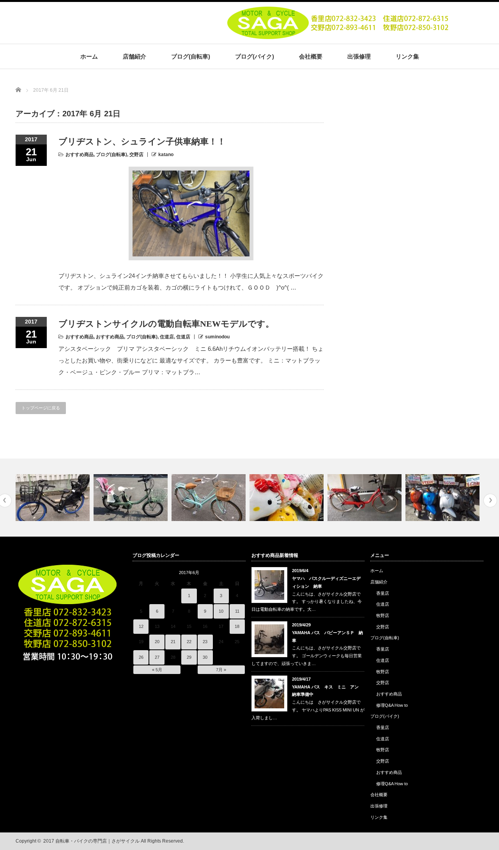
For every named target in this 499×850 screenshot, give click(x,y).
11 (237, 611)
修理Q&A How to (392, 705)
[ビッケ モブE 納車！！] (132, 497)
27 (157, 657)
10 (221, 611)
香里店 (382, 593)
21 (173, 641)
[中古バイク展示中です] (443, 497)
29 (189, 657)
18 (237, 626)
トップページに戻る (40, 407)
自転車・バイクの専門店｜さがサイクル (97, 841)
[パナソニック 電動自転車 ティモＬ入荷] (365, 497)
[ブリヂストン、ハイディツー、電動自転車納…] (54, 497)
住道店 (167, 337)
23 (205, 641)
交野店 (136, 154)
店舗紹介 (134, 56)
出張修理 (359, 56)
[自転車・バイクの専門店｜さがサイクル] (339, 36)
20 (157, 641)
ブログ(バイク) (254, 56)
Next (490, 500)
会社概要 (310, 56)
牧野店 (382, 615)
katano (165, 154)
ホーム (89, 56)
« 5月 (157, 669)
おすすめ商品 (79, 154)
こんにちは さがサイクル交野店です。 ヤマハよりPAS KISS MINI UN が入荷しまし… (308, 710)
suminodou (217, 337)
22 (189, 641)
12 (141, 626)
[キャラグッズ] (288, 497)
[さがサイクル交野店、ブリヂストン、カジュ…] (210, 497)
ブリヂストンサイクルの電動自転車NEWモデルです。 (166, 324)
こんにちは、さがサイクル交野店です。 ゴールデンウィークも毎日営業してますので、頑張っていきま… (306, 656)
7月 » (221, 669)
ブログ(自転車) (190, 56)
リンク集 (407, 56)
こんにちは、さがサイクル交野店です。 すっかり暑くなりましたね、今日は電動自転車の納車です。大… (306, 602)
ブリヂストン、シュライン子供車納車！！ (142, 141)
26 (141, 657)
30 (205, 657)
